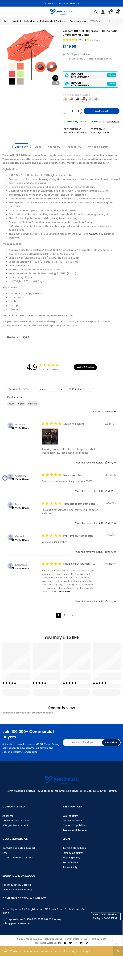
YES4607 (93, 233)
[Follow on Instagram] (59, 943)
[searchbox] (21, 389)
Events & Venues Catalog (17, 889)
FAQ (4, 852)
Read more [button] (64, 591)
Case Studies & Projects (16, 820)
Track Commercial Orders (17, 857)
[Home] (4, 21)
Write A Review (85, 367)
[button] (50, 436)
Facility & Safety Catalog (16, 884)
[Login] (103, 12)
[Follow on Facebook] (65, 943)
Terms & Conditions (74, 848)
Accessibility (70, 867)
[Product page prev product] (109, 21)
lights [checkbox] (21, 403)
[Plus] (78, 111)
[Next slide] (56, 59)
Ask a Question (100, 132)
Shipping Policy (71, 857)
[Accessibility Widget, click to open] (5, 478)
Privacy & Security (73, 852)
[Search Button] (96, 12)
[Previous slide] (8, 59)
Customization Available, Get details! (62, 3)
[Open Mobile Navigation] (21, 12)
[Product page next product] (118, 21)
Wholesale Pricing (73, 820)
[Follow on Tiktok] (76, 943)
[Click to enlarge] (55, 78)
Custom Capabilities (75, 825)
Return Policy (70, 862)
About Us (7, 815)
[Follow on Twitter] (87, 943)
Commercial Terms (76, 939)
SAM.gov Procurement (15, 825)
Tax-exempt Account (75, 830)
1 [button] (58, 615)
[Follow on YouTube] (70, 943)
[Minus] (66, 111)
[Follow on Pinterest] (81, 943)
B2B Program (70, 815)
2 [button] (64, 615)
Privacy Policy (99, 939)
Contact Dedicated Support (18, 848)
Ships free (113, 121)
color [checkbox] (11, 403)
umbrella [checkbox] (32, 403)
